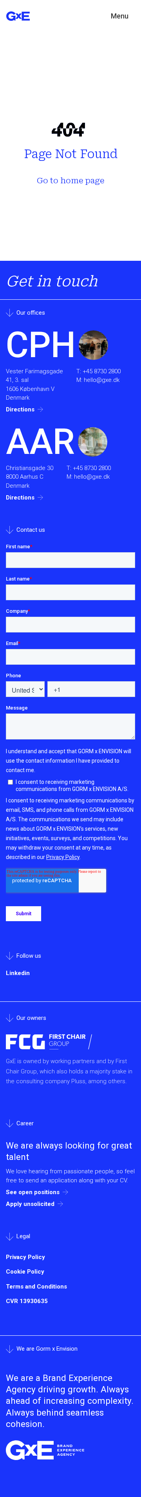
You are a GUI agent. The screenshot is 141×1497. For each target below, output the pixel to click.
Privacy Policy (25, 1257)
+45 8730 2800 (102, 371)
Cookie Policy (25, 1271)
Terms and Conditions (36, 1286)
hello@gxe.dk (101, 379)
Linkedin (18, 973)
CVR (27, 1301)
